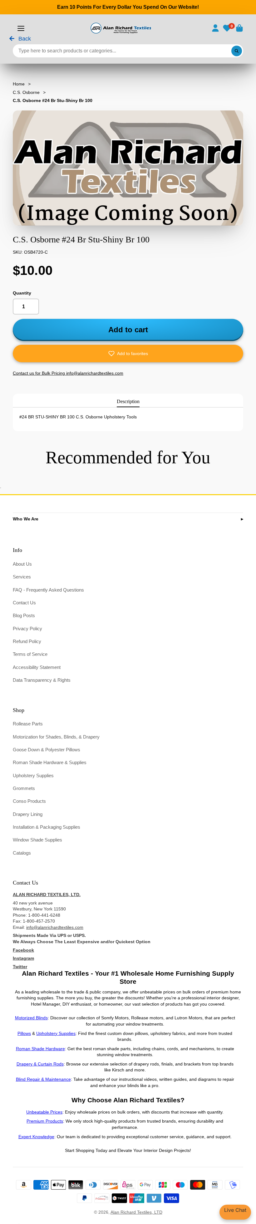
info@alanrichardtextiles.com (54, 927)
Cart (239, 28)
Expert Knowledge (36, 1136)
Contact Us (24, 602)
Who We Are (25, 518)
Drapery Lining (27, 814)
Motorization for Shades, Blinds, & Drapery (56, 736)
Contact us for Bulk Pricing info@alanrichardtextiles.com (68, 373)
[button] (128, 353)
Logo (120, 28)
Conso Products (29, 801)
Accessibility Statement (37, 667)
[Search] (236, 51)
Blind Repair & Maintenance (43, 1079)
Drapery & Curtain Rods (40, 1063)
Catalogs (22, 853)
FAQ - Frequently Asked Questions (48, 589)
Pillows (24, 1033)
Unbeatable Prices (44, 1111)
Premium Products (45, 1121)
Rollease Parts (28, 723)
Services (22, 576)
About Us (22, 564)
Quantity (22, 292)
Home (19, 83)
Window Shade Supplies (37, 839)
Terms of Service (30, 654)
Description (128, 401)
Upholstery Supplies (33, 775)
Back (24, 39)
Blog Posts (24, 615)
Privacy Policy (27, 628)
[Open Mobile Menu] (21, 28)
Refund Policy (27, 641)
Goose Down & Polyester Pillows (46, 749)
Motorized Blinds (31, 1017)
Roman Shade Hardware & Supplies (49, 762)
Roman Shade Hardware (40, 1048)
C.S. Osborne (26, 92)
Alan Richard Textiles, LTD (136, 1212)
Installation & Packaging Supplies (46, 827)
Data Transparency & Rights (42, 680)
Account (215, 28)
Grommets (24, 788)
